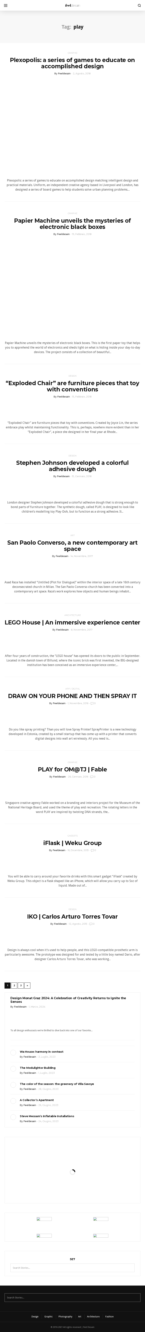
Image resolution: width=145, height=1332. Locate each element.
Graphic (72, 53)
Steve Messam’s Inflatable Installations (47, 1116)
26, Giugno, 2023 (48, 1105)
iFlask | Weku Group (72, 843)
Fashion (109, 1316)
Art (72, 535)
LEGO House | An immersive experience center (72, 622)
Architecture (72, 615)
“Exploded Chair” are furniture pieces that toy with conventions (72, 386)
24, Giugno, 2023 (48, 1121)
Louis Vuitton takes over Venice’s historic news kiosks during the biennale (72, 1151)
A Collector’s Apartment (37, 1100)
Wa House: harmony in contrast (41, 1051)
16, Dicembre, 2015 (78, 850)
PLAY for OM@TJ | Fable (72, 769)
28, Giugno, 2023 (48, 1089)
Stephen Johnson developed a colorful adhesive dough (72, 466)
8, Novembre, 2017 (82, 629)
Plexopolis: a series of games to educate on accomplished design (72, 63)
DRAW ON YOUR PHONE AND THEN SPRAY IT (72, 696)
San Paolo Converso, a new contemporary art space (72, 545)
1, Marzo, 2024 (37, 1006)
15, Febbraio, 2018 (82, 396)
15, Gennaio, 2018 (82, 476)
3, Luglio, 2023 (47, 1056)
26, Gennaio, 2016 (78, 776)
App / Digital (72, 688)
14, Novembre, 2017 (82, 556)
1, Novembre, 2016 (78, 703)
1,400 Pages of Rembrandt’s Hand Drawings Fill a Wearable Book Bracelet (72, 1186)
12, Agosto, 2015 (78, 923)
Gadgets (73, 835)
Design (72, 376)
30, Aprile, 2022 (82, 1172)
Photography (65, 1316)
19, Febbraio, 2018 (82, 234)
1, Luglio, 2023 (46, 1072)
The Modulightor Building (38, 1068)
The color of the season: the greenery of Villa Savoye (57, 1084)
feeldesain (64, 73)
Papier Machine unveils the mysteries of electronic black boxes (72, 223)
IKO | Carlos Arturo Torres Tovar (72, 916)
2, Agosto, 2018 (82, 73)
